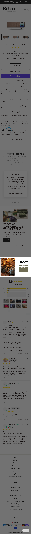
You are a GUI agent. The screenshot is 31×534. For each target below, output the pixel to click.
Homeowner (23, 265)
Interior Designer (23, 267)
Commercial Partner (23, 270)
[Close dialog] (1, 258)
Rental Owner (23, 269)
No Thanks (23, 272)
